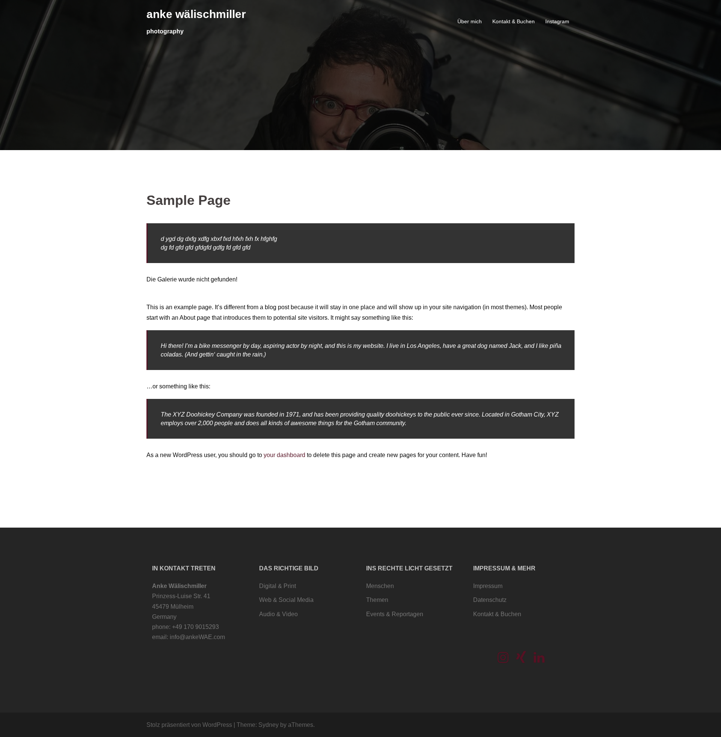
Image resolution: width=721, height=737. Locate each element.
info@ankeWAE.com (197, 637)
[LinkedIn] (539, 660)
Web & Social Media (286, 600)
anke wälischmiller (196, 14)
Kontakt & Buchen (513, 21)
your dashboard (284, 455)
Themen (377, 600)
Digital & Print (277, 586)
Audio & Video (278, 614)
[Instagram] (503, 660)
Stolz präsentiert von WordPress (189, 725)
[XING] (521, 660)
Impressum (487, 586)
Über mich (469, 21)
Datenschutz (490, 600)
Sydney (268, 725)
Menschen (380, 586)
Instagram (557, 21)
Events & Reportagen (394, 614)
